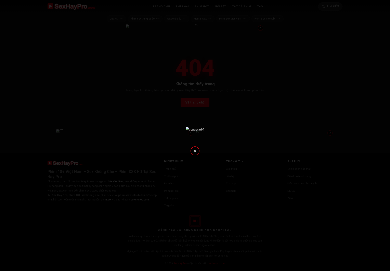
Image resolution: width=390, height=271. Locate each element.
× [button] (195, 150)
